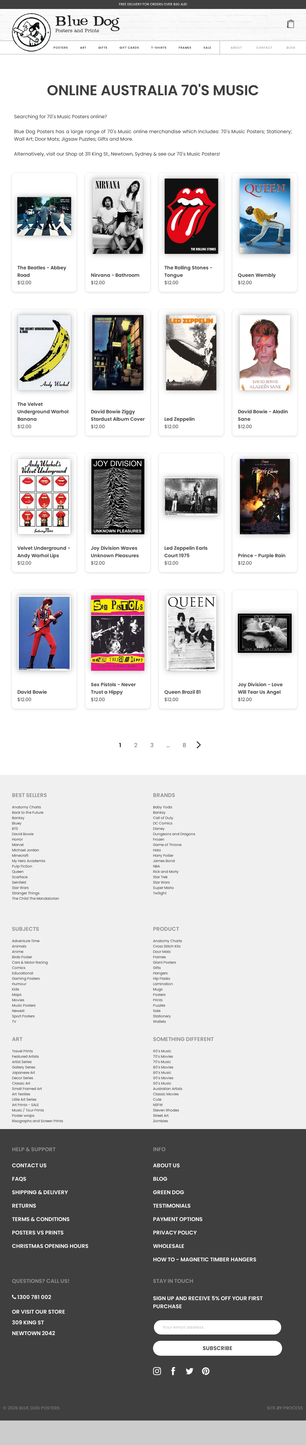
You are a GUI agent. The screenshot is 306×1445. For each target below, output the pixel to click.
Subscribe (217, 1348)
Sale (156, 1010)
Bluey (17, 823)
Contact (264, 48)
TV (14, 1021)
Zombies (160, 1120)
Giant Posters (164, 962)
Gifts (103, 48)
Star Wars (20, 887)
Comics (18, 967)
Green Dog (168, 1192)
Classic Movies (166, 1094)
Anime (17, 951)
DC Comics (162, 823)
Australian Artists (167, 1088)
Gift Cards (129, 48)
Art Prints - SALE (25, 1104)
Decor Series (22, 1077)
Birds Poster (22, 956)
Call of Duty (163, 817)
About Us (166, 1165)
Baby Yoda (162, 807)
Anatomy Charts (26, 807)
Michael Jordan (25, 850)
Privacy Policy (175, 1232)
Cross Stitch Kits (166, 946)
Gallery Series (23, 1067)
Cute (157, 1099)
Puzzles (159, 1005)
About (236, 48)
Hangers (160, 973)
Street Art (161, 1115)
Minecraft (20, 855)
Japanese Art (23, 1072)
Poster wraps (23, 1115)
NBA (156, 866)
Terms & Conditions (41, 1219)
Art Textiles (21, 1094)
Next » (199, 744)
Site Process (285, 1408)
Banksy (18, 817)
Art (83, 48)
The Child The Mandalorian (35, 898)
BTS (15, 828)
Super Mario (163, 887)
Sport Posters (23, 1016)
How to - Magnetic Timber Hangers (204, 1259)
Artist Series (22, 1061)
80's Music (162, 1072)
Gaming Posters (26, 978)
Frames (185, 48)
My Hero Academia (28, 860)
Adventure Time (25, 940)
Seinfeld (19, 882)
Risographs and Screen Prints (37, 1120)
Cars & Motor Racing (30, 962)
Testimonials (172, 1205)
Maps (17, 994)
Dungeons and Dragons (174, 833)
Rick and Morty (166, 871)
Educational (22, 973)
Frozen (158, 839)
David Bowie (22, 833)
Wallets (159, 1021)
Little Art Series (24, 1099)
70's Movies (163, 1056)
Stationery (162, 1016)
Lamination (163, 983)
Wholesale (168, 1246)
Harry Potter (163, 855)
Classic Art (21, 1083)
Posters (60, 48)
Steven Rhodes (166, 1110)
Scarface (19, 876)
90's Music (162, 1083)
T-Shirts (159, 48)
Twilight (159, 893)
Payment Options (178, 1219)
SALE (207, 48)
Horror (17, 839)
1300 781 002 (33, 1297)
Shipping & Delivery (40, 1192)
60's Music (162, 1051)
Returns (24, 1205)
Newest (18, 1010)
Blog (291, 48)
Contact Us (29, 1165)
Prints (158, 999)
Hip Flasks (161, 978)
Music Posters (24, 1005)
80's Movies (163, 1067)
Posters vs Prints (38, 1232)
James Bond (164, 860)
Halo (157, 850)
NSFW (158, 1104)
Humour (19, 983)
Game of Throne (167, 844)
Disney (159, 828)
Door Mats (162, 951)
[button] (45, 230)
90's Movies (163, 1077)
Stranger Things (25, 893)
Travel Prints (22, 1051)
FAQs (19, 1179)
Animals (19, 946)
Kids (15, 989)
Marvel (18, 844)
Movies (18, 999)
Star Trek (160, 876)
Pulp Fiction (22, 866)
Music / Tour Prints (28, 1110)
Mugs (158, 989)
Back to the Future (27, 812)
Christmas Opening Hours (50, 1246)
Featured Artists (25, 1056)
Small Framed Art (27, 1088)
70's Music (162, 1061)
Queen (18, 871)
